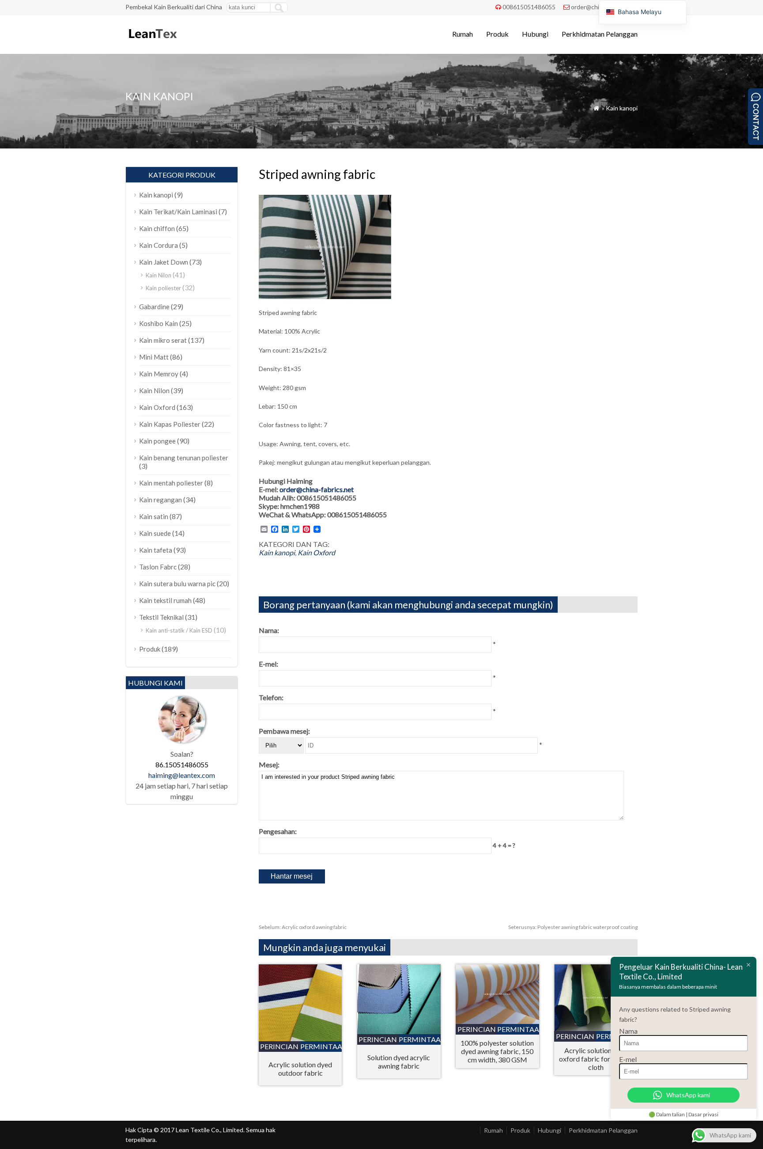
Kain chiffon (157, 228)
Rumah (462, 34)
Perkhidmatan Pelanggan (600, 34)
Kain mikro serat (163, 340)
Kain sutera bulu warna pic (177, 584)
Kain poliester (163, 288)
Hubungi (535, 34)
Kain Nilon (158, 275)
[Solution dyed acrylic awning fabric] (399, 1031)
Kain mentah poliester (171, 483)
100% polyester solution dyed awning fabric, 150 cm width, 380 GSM (497, 1051)
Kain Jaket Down (163, 262)
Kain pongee (157, 441)
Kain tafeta (155, 550)
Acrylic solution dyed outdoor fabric (300, 1068)
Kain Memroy (158, 374)
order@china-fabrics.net (317, 489)
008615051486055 (528, 7)
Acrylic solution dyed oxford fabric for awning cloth (596, 1058)
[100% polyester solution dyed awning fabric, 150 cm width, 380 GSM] (497, 1021)
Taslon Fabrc (158, 567)
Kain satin (153, 516)
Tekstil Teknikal (161, 617)
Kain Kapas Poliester (169, 424)
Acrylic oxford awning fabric (303, 927)
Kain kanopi (622, 108)
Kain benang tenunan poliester (183, 458)
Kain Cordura (158, 245)
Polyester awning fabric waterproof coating (573, 927)
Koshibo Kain (158, 323)
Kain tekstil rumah (165, 600)
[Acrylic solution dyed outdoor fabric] (300, 1038)
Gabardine (154, 307)
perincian (279, 1046)
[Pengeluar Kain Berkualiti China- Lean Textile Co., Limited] (152, 42)
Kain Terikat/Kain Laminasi (178, 212)
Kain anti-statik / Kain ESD (179, 630)
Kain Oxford (316, 552)
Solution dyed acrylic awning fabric (398, 1061)
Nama (628, 1031)
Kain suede (155, 533)
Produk (497, 34)
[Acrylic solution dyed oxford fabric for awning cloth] (596, 1028)
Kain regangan (160, 500)
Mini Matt (154, 357)
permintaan (321, 1046)
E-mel (628, 1059)
